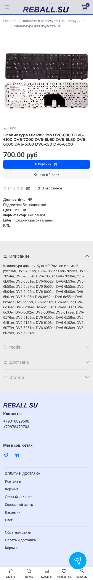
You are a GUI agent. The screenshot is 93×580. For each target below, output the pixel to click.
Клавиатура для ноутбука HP (37, 26)
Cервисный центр (19, 505)
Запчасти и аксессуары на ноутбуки (51, 21)
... (6, 26)
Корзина (12, 489)
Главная (9, 21)
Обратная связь (18, 532)
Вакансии (13, 512)
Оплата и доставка (20, 540)
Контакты (13, 481)
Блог (9, 520)
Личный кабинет (18, 497)
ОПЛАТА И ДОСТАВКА (22, 474)
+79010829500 (16, 421)
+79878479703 (16, 427)
